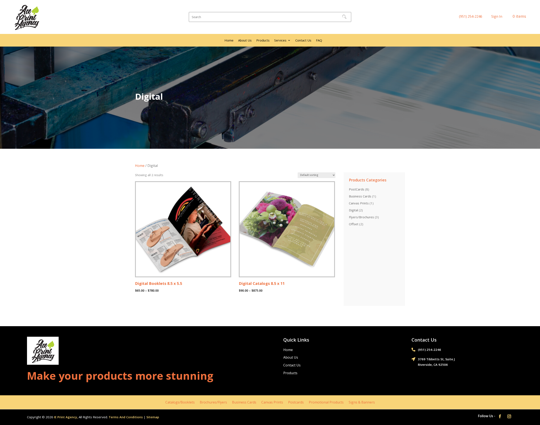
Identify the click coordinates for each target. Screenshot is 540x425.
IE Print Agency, (66, 417)
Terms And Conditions (126, 417)
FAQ (319, 40)
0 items (520, 16)
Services (280, 40)
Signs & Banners (362, 402)
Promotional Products (326, 402)
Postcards (296, 402)
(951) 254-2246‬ (470, 16)
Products (263, 40)
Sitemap (152, 417)
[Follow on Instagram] (509, 416)
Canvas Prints (272, 402)
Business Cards (244, 402)
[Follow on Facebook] (500, 416)
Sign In (496, 16)
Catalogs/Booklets (180, 402)
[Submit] (344, 17)
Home (229, 40)
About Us (245, 40)
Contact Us (303, 40)
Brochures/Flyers (213, 402)
